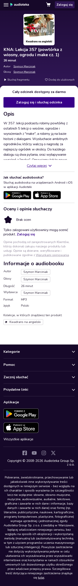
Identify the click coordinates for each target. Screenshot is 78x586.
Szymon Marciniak (24, 66)
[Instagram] (43, 453)
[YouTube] (34, 453)
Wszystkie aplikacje (18, 439)
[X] (53, 453)
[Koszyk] (48, 4)
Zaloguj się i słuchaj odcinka (39, 102)
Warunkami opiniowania (52, 255)
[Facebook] (24, 453)
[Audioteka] (19, 5)
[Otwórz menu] (6, 4)
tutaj (41, 578)
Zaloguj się (65, 5)
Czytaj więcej (37, 166)
